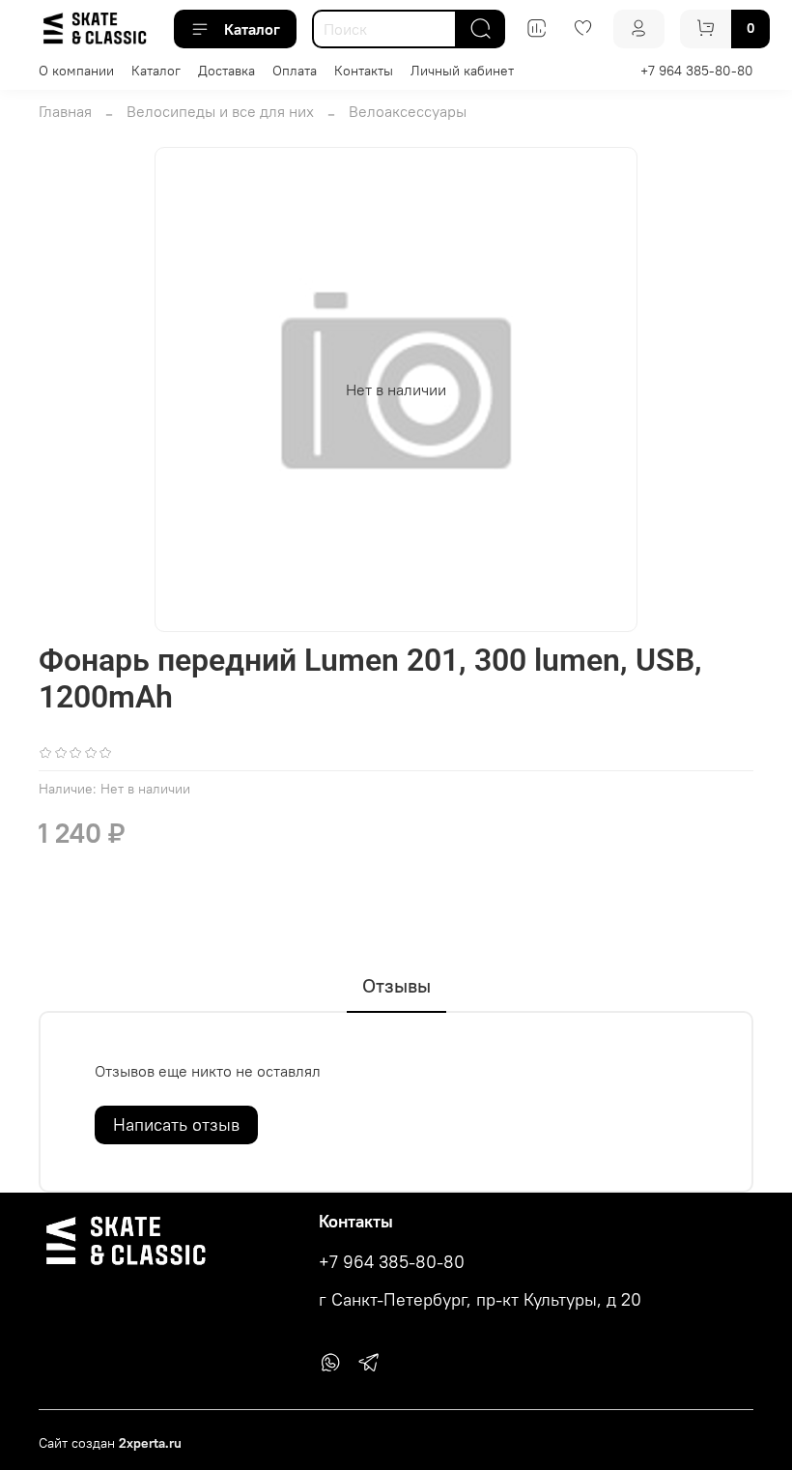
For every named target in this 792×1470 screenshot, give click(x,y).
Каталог (252, 29)
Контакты (363, 70)
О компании (76, 70)
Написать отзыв (176, 1124)
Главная (65, 111)
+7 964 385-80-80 (696, 70)
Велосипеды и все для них (220, 111)
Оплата (294, 70)
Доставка (226, 70)
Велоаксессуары (408, 111)
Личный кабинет (462, 70)
